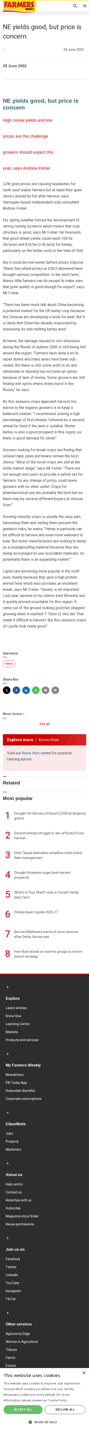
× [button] (83, 1373)
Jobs (9, 1133)
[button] (44, 1422)
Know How (31, 753)
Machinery (13, 1149)
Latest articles (16, 1008)
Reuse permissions (20, 1224)
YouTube (12, 1283)
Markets (12, 1032)
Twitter (11, 1267)
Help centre (14, 1184)
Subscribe (13, 1208)
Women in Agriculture (22, 1342)
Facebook (13, 1259)
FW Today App (16, 1083)
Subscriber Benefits (20, 1091)
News (9, 663)
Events (11, 1366)
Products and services (22, 1040)
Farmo (10, 1358)
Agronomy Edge (18, 1334)
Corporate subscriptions (24, 1099)
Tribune (11, 1350)
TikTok (11, 1299)
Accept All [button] (23, 1409)
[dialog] (44, 1399)
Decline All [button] (65, 1409)
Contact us (14, 1192)
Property (12, 1141)
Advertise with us (19, 1200)
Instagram (13, 1291)
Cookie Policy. (57, 1400)
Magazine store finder (22, 1216)
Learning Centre (18, 1024)
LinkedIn (12, 1275)
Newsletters (15, 1075)
